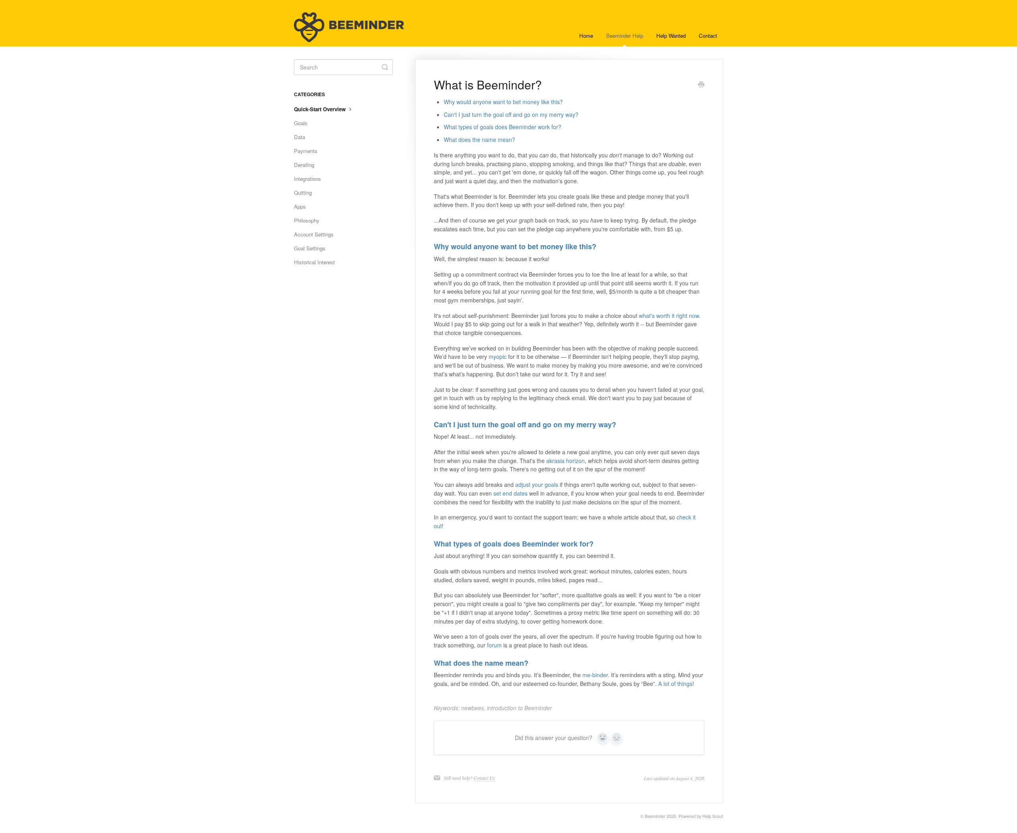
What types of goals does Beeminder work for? (502, 127)
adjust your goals (536, 484)
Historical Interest (314, 262)
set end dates (510, 493)
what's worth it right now (669, 316)
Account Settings (314, 234)
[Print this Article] (701, 85)
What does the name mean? (479, 139)
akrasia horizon (565, 461)
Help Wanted (671, 35)
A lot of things (675, 684)
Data (299, 137)
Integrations (307, 178)
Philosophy (306, 220)
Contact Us (484, 778)
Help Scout (712, 816)
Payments (305, 151)
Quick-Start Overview (320, 109)
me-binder (595, 675)
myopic (498, 356)
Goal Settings (309, 248)
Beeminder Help (624, 35)
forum (494, 645)
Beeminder (655, 816)
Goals (300, 123)
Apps (300, 206)
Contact (708, 35)
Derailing (304, 165)
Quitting (303, 192)
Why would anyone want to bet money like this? (503, 102)
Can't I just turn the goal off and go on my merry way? (511, 114)
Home (586, 35)
